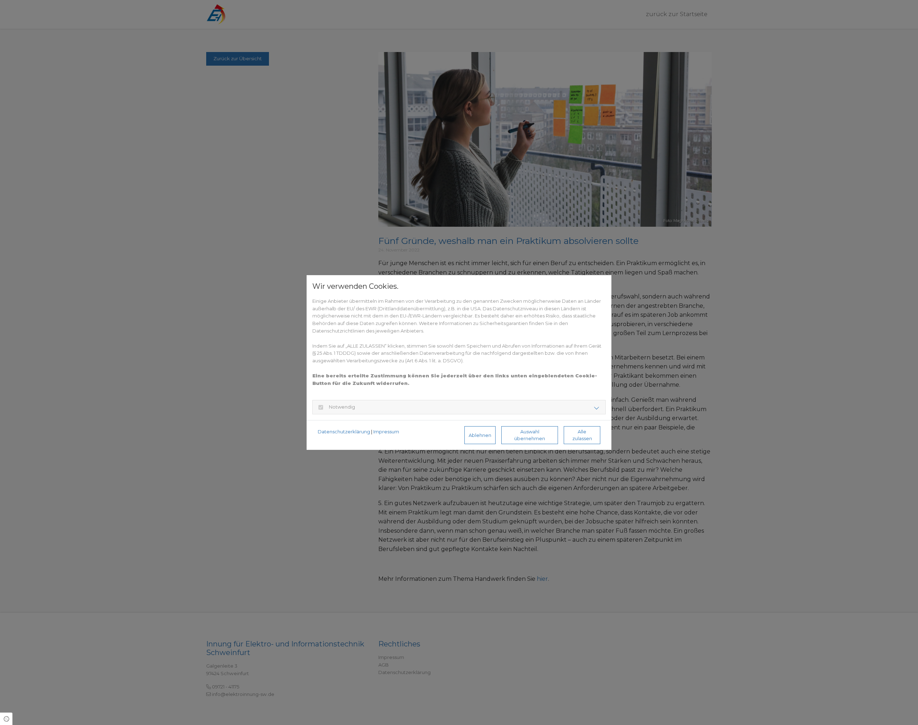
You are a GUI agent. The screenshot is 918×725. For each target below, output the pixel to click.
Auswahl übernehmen (529, 435)
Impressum (386, 431)
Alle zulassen (582, 435)
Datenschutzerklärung (344, 431)
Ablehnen (480, 435)
